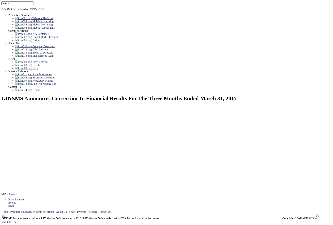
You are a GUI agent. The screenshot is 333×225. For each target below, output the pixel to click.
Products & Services (21, 211)
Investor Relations (87, 211)
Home (5, 211)
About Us (61, 211)
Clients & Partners (44, 211)
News (72, 211)
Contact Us (105, 211)
